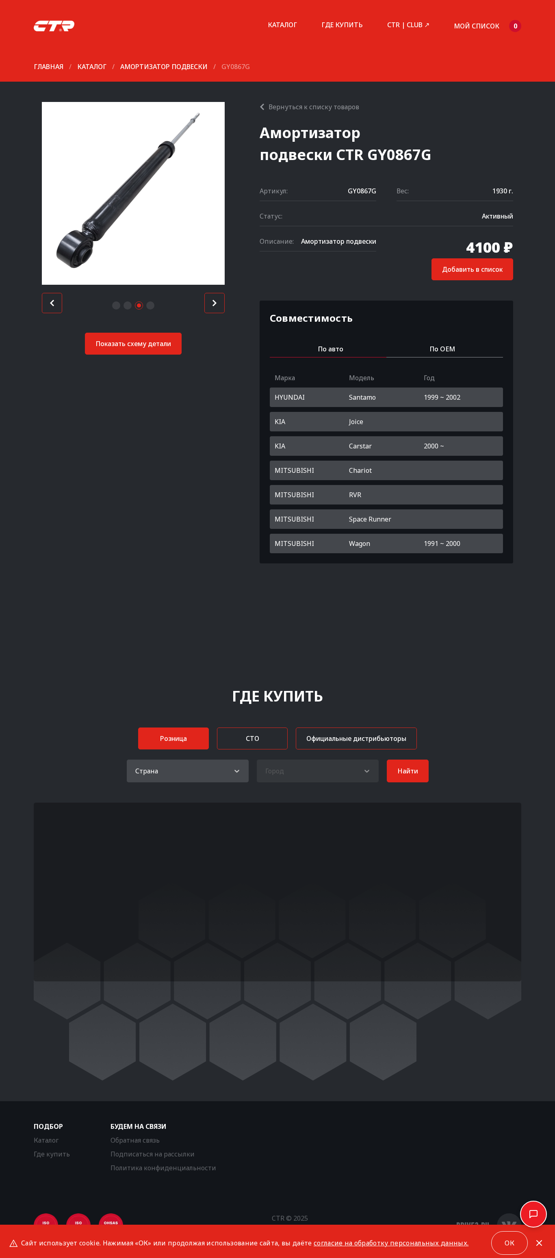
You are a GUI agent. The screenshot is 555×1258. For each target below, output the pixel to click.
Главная (48, 66)
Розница (173, 738)
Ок (509, 1243)
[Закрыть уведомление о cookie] (539, 1242)
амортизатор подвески (164, 66)
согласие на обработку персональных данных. (391, 1243)
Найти (407, 770)
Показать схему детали (133, 343)
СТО (252, 738)
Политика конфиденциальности (163, 1167)
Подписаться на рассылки (153, 1154)
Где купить (342, 24)
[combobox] (136, 771)
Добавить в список (472, 269)
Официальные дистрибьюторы (356, 738)
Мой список (485, 26)
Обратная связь (135, 1140)
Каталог (282, 24)
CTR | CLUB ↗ (408, 24)
